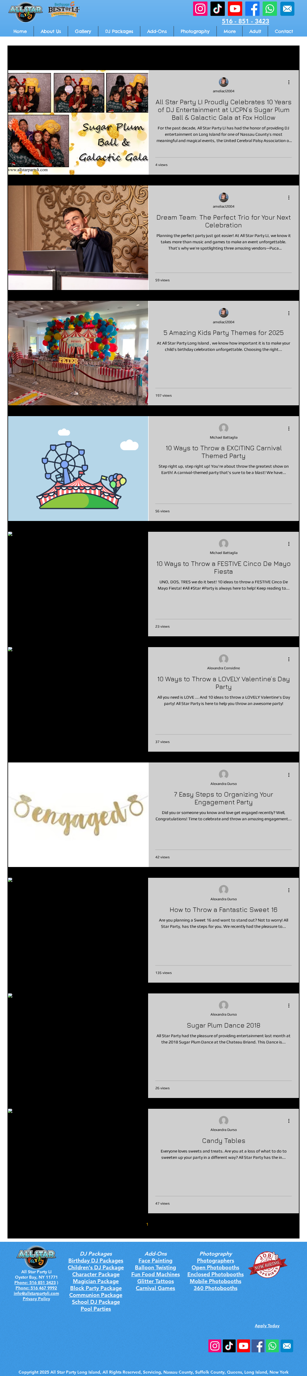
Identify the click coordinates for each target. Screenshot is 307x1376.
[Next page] (172, 1224)
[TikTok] (229, 1345)
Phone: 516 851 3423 (35, 1282)
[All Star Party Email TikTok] (217, 8)
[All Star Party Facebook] (252, 8)
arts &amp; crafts (52, 57)
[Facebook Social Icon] (258, 1345)
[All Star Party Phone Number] (272, 1345)
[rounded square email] (286, 1345)
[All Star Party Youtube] (235, 8)
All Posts (15, 57)
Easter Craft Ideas (182, 57)
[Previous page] (134, 1224)
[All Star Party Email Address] (287, 8)
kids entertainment (99, 57)
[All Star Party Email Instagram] (200, 8)
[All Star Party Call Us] (270, 8)
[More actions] (290, 82)
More (269, 57)
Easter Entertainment (231, 57)
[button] (229, 31)
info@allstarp (27, 1293)
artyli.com (49, 1293)
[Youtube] (243, 1345)
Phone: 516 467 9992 (36, 1288)
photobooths (141, 57)
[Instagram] (214, 1345)
